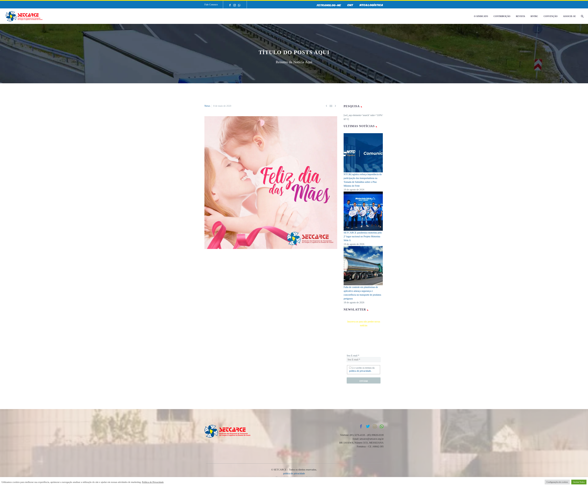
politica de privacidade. (360, 371)
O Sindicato (481, 16)
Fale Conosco (211, 4)
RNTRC (534, 16)
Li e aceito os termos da (362, 369)
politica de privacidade (294, 473)
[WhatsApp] (239, 5)
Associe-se (569, 16)
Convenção (551, 16)
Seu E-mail (353, 355)
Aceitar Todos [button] (579, 482)
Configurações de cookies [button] (557, 482)
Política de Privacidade (153, 482)
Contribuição (502, 16)
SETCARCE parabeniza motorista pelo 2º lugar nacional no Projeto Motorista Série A (363, 236)
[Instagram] (234, 5)
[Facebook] (230, 5)
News (207, 106)
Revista (520, 16)
